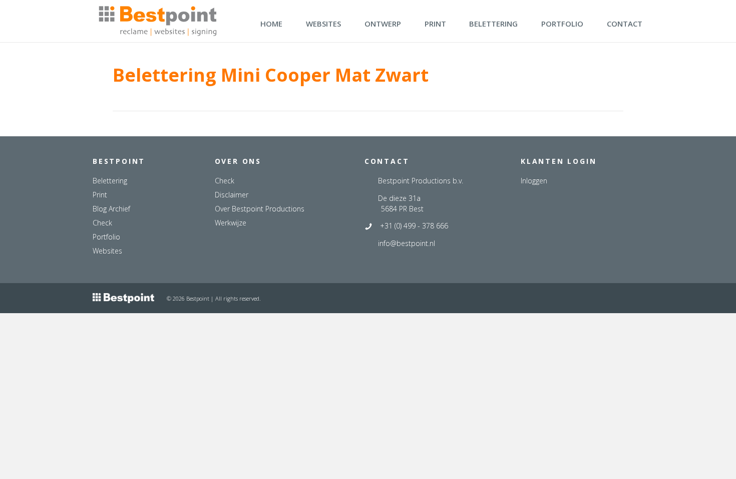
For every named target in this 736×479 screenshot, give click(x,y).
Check (102, 222)
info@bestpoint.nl (406, 243)
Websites (107, 251)
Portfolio (106, 237)
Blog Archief (111, 208)
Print (100, 194)
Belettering (110, 180)
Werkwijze (230, 222)
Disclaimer (231, 194)
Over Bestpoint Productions (259, 208)
